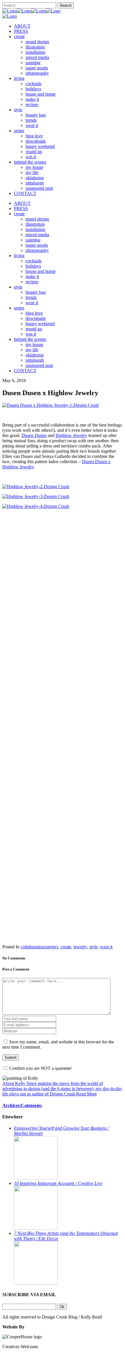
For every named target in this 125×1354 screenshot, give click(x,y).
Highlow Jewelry (71, 435)
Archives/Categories (22, 1105)
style (93, 946)
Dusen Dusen (34, 435)
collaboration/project (39, 946)
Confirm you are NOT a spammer (40, 1068)
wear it (106, 946)
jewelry (80, 946)
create (65, 946)
